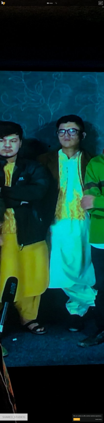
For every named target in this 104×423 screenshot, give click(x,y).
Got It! (77, 419)
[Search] (56, 3)
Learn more (98, 419)
